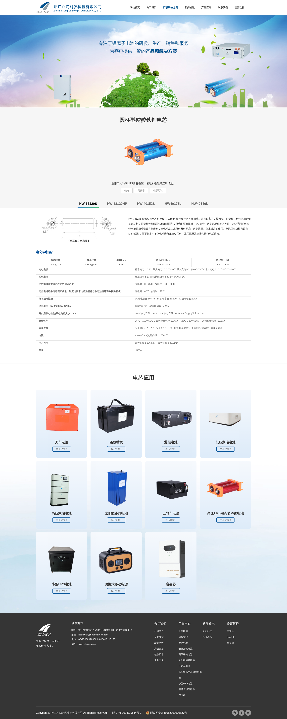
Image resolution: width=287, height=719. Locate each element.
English (231, 637)
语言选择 (239, 7)
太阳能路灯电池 (187, 660)
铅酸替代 (183, 637)
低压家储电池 (185, 648)
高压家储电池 (185, 654)
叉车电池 (183, 631)
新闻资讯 (190, 7)
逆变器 (182, 695)
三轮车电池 (184, 666)
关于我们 (151, 7)
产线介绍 (159, 648)
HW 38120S (88, 203)
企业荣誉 (159, 637)
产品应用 (206, 7)
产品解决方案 (170, 7)
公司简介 (159, 631)
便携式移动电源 (187, 689)
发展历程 (159, 642)
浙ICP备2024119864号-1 (127, 712)
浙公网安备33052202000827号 (168, 712)
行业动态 (207, 637)
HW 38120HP (117, 203)
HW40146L (199, 203)
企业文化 (159, 660)
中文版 (230, 631)
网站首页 (135, 7)
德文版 (230, 642)
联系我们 (223, 7)
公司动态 (207, 631)
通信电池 (183, 642)
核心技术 (159, 654)
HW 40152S (146, 203)
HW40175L (173, 203)
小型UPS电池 (185, 683)
